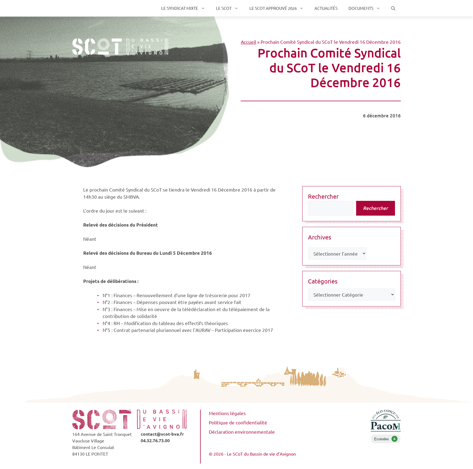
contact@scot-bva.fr (162, 434)
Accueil (248, 42)
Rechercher (323, 196)
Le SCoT (224, 8)
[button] (393, 8)
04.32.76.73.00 (155, 440)
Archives (319, 237)
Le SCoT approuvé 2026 (273, 8)
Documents (360, 8)
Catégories (323, 281)
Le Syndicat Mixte (179, 8)
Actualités (326, 8)
